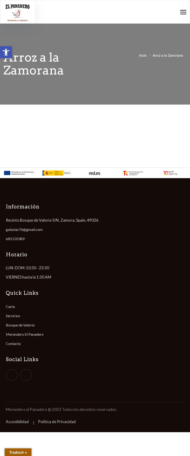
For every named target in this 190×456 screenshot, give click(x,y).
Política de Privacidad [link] (57, 421)
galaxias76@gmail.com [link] (24, 229)
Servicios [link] (13, 315)
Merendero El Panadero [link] (25, 334)
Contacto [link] (13, 343)
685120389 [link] (15, 238)
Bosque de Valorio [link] (20, 325)
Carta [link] (10, 306)
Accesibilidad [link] (17, 421)
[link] (6, 52)
